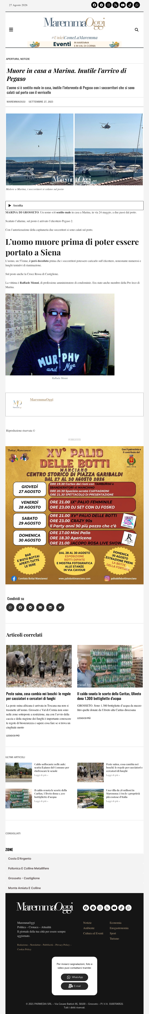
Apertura (12, 59)
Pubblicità (48, 944)
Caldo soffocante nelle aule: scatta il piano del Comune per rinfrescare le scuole (51, 767)
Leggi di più (13, 735)
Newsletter (35, 944)
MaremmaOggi (41, 399)
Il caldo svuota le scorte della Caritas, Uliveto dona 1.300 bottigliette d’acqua (109, 696)
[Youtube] (123, 5)
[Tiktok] (130, 5)
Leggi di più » (41, 775)
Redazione (22, 944)
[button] (10, 607)
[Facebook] (94, 5)
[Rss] (115, 5)
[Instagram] (108, 5)
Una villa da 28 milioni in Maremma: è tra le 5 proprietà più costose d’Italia (123, 793)
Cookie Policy (24, 949)
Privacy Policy (62, 944)
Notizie (25, 59)
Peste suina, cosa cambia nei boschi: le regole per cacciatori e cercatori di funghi (38, 696)
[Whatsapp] (137, 5)
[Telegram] (101, 5)
